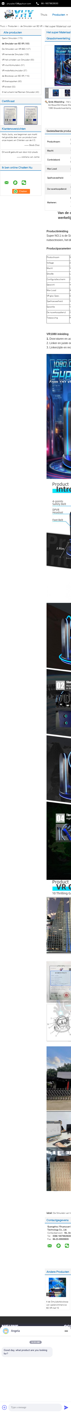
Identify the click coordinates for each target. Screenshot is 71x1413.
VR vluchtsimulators (11, 65)
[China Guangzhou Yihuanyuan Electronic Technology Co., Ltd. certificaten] (10, 115)
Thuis (43, 14)
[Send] (66, 1407)
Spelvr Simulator (9, 38)
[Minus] (66, 1331)
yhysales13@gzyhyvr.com (19, 3)
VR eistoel (6, 86)
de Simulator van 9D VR (31, 26)
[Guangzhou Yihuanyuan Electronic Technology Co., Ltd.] (19, 13)
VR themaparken (9, 81)
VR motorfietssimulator (12, 70)
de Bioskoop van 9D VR (13, 76)
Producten (58, 14)
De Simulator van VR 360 (13, 49)
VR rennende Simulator (12, 54)
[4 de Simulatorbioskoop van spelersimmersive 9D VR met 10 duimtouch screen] (57, 1287)
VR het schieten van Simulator (16, 59)
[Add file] (4, 1407)
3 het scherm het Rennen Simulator (18, 92)
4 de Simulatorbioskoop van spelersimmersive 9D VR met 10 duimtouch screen (57, 1306)
